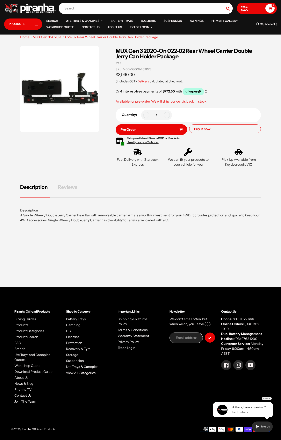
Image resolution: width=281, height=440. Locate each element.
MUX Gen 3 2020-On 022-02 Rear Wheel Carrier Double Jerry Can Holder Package (95, 37)
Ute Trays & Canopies (82, 367)
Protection (74, 343)
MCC (119, 63)
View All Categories (81, 373)
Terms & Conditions (133, 330)
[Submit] (210, 338)
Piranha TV (23, 389)
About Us (21, 377)
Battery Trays (76, 319)
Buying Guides (25, 319)
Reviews (67, 187)
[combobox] (147, 8)
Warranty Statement (133, 336)
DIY (69, 331)
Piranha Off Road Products (38, 429)
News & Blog (23, 383)
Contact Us (22, 395)
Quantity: (129, 115)
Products (21, 325)
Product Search (26, 337)
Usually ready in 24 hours (143, 142)
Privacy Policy (128, 342)
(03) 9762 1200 (245, 339)
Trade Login (126, 348)
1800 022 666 (243, 319)
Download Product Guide (33, 372)
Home (24, 37)
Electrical (73, 337)
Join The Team (25, 401)
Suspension (75, 361)
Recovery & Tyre (78, 349)
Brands (19, 349)
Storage (72, 355)
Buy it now (202, 129)
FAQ (17, 343)
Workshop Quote (27, 366)
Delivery (143, 81)
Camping (73, 325)
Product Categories (29, 331)
